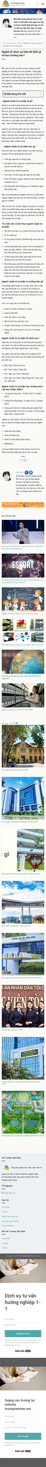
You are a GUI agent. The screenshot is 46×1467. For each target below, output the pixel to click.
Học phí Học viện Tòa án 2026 (12, 1030)
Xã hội (20, 43)
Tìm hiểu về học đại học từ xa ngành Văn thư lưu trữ (23, 645)
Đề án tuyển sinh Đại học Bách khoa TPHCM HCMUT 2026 (22, 978)
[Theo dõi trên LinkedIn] (31, 473)
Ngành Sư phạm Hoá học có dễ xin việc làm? (20, 613)
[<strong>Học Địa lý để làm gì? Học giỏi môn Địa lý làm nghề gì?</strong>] (23, 662)
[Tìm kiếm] (38, 4)
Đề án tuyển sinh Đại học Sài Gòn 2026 (15, 770)
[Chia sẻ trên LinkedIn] (25, 460)
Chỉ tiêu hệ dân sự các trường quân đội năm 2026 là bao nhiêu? (21, 1083)
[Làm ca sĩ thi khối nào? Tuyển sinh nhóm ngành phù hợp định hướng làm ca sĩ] (23, 532)
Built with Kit (23, 1351)
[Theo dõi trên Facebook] (27, 473)
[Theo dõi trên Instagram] (14, 723)
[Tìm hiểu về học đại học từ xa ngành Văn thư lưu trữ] (23, 631)
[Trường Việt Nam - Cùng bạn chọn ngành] (13, 4)
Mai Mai (20, 472)
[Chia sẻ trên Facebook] (21, 460)
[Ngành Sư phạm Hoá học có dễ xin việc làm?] (23, 599)
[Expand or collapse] (40, 94)
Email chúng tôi (8, 1225)
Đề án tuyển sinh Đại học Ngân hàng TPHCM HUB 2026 (21, 874)
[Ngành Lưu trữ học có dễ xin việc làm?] (23, 695)
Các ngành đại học (10, 43)
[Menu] (42, 4)
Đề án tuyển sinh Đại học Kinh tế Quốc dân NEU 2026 (20, 822)
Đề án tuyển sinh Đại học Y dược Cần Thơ (16, 926)
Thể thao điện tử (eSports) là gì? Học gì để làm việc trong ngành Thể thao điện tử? (23, 581)
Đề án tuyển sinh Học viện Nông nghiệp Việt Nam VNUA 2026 (23, 1136)
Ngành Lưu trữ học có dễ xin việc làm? (17, 710)
